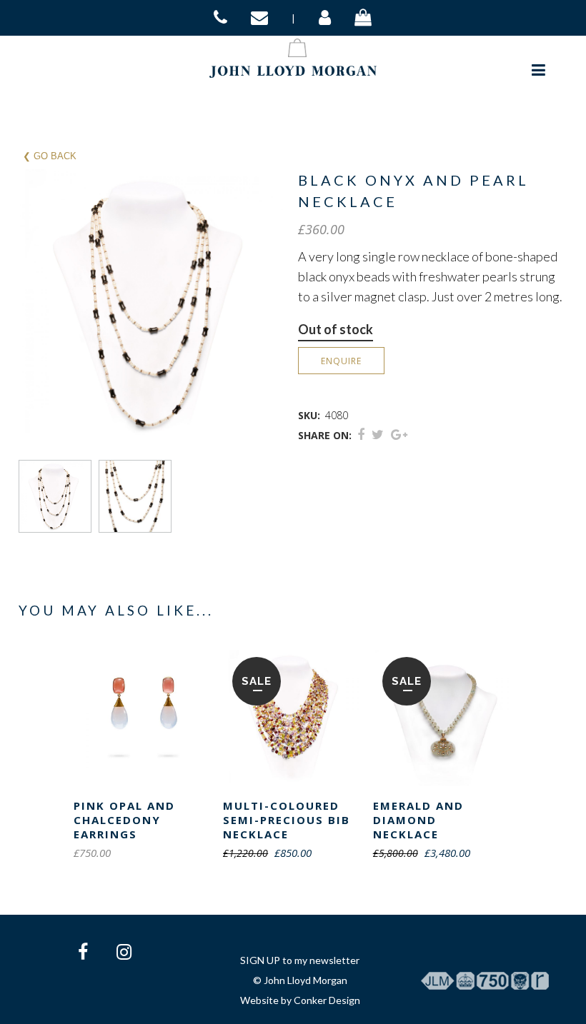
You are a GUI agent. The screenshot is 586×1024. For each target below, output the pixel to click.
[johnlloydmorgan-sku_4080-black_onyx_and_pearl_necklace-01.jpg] (59, 496)
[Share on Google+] (399, 434)
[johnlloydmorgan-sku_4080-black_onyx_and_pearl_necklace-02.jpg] (139, 496)
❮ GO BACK (49, 156)
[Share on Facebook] (360, 434)
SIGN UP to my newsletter (299, 960)
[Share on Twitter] (378, 434)
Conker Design (327, 1000)
